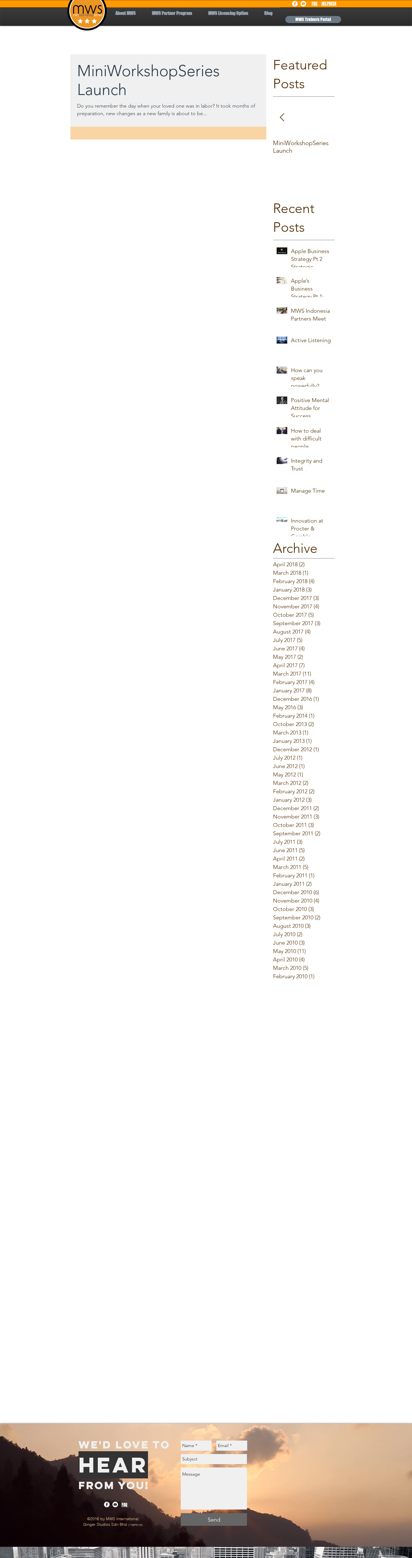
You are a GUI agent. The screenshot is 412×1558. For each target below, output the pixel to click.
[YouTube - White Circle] (303, 3)
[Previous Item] (281, 117)
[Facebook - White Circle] (295, 3)
